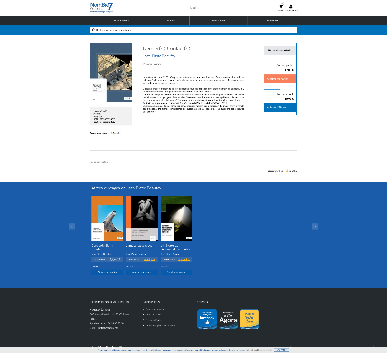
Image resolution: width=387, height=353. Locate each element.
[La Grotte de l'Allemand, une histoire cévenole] (176, 218)
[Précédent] (72, 226)
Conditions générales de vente (160, 325)
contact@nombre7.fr (108, 327)
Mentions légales (154, 320)
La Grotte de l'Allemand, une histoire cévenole (176, 249)
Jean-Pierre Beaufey (159, 56)
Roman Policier (152, 64)
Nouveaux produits (155, 309)
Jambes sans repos (139, 245)
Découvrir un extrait (279, 50)
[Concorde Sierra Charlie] (107, 218)
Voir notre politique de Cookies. (259, 350)
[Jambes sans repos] (142, 218)
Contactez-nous (153, 314)
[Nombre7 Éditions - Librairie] (101, 7)
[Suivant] (315, 226)
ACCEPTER (281, 350)
